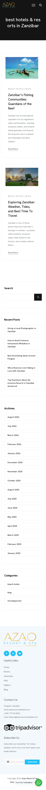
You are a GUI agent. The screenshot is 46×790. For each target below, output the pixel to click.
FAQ (6, 680)
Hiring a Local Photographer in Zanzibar (22, 330)
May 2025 (12, 517)
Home (6, 667)
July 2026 (12, 426)
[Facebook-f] (6, 653)
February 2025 (14, 544)
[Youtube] (19, 653)
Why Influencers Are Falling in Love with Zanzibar (21, 369)
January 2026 (14, 453)
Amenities (8, 676)
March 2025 (13, 535)
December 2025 (15, 462)
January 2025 (14, 553)
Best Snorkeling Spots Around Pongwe (21, 357)
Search (8, 288)
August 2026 (13, 417)
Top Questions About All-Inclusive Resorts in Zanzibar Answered (21, 383)
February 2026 (14, 444)
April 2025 (12, 526)
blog (28, 89)
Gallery (7, 685)
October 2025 (14, 480)
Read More (13, 149)
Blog (6, 689)
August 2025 (13, 489)
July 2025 (12, 498)
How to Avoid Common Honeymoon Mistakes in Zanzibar (19, 343)
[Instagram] (13, 653)
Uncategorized (14, 600)
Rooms (7, 671)
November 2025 (15, 471)
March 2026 (13, 435)
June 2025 (12, 508)
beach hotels (16, 89)
